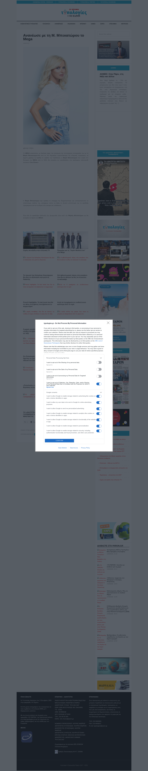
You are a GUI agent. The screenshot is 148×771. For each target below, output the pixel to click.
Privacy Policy (85, 448)
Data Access (74, 448)
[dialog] (74, 386)
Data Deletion (62, 448)
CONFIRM (59, 440)
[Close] (109, 323)
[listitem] (74, 358)
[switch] (99, 362)
